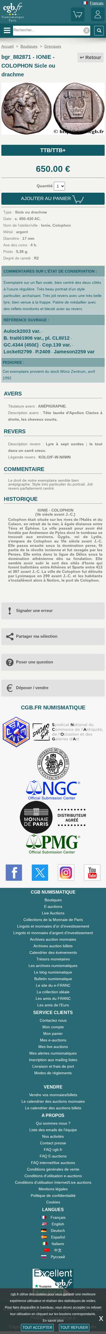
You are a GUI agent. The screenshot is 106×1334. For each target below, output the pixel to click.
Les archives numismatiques (53, 965)
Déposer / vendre (32, 687)
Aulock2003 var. (22, 331)
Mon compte (53, 1027)
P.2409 (42, 351)
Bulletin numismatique (53, 979)
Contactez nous (53, 1020)
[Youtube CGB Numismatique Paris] (92, 872)
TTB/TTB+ (53, 150)
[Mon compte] (98, 20)
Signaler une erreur (34, 610)
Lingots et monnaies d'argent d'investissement (53, 933)
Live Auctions (53, 913)
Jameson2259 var (74, 351)
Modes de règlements (53, 1073)
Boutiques (53, 900)
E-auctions (53, 906)
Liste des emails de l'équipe (53, 1130)
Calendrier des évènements (53, 952)
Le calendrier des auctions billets (53, 1108)
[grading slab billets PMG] (53, 844)
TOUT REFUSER (74, 1328)
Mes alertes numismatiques (53, 1053)
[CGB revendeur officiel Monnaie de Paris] (53, 817)
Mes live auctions (53, 1046)
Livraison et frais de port (53, 1066)
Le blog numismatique (53, 972)
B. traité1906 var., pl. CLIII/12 (37, 338)
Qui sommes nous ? (53, 1123)
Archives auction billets (53, 946)
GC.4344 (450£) (21, 345)
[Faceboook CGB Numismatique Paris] (14, 872)
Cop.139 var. (56, 345)
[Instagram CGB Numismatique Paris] (66, 872)
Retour (93, 57)
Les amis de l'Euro (53, 1005)
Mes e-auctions (53, 1040)
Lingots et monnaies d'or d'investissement (53, 926)
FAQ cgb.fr (53, 1149)
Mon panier (53, 1033)
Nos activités (53, 1136)
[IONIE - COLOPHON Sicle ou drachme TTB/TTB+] (53, 133)
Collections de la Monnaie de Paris (53, 919)
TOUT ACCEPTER (37, 1328)
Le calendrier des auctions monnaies (53, 1101)
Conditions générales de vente (53, 1169)
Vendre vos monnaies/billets (53, 1095)
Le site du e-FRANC (53, 985)
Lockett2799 (18, 351)
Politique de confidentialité (53, 1195)
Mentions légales (53, 1189)
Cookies (53, 1202)
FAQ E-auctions (53, 1156)
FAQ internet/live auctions (53, 1162)
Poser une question (34, 662)
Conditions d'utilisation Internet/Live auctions (53, 1182)
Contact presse (53, 1143)
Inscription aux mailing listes (53, 1060)
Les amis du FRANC (53, 998)
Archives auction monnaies (53, 939)
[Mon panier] (78, 20)
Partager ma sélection (36, 636)
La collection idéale (53, 992)
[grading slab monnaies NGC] (53, 790)
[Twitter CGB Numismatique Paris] (40, 872)
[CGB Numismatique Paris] (12, 21)
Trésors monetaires (53, 959)
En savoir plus (53, 1321)
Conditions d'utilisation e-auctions (53, 1176)
